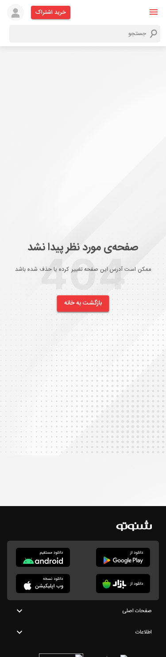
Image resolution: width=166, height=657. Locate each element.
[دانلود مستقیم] (43, 557)
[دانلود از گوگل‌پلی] (123, 557)
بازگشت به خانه (83, 303)
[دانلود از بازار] (123, 583)
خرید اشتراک (50, 12)
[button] (153, 12)
